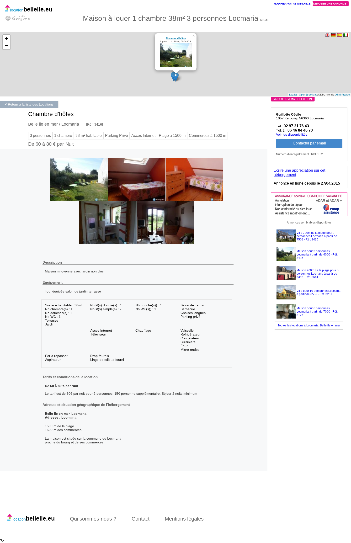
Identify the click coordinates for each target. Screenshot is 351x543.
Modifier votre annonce (292, 3)
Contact (140, 519)
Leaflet (293, 94)
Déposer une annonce (329, 3)
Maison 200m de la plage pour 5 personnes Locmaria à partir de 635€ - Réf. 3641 (318, 274)
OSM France (342, 94)
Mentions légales (184, 519)
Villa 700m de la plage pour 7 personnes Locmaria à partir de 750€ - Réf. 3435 (317, 236)
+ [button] (6, 38)
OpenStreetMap (308, 94)
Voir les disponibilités (291, 134)
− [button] (6, 46)
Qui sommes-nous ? (93, 519)
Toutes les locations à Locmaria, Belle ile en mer (309, 325)
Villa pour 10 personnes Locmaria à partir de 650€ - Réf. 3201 (318, 292)
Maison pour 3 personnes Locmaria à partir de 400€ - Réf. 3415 (317, 255)
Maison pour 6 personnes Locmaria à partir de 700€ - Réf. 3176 (317, 312)
